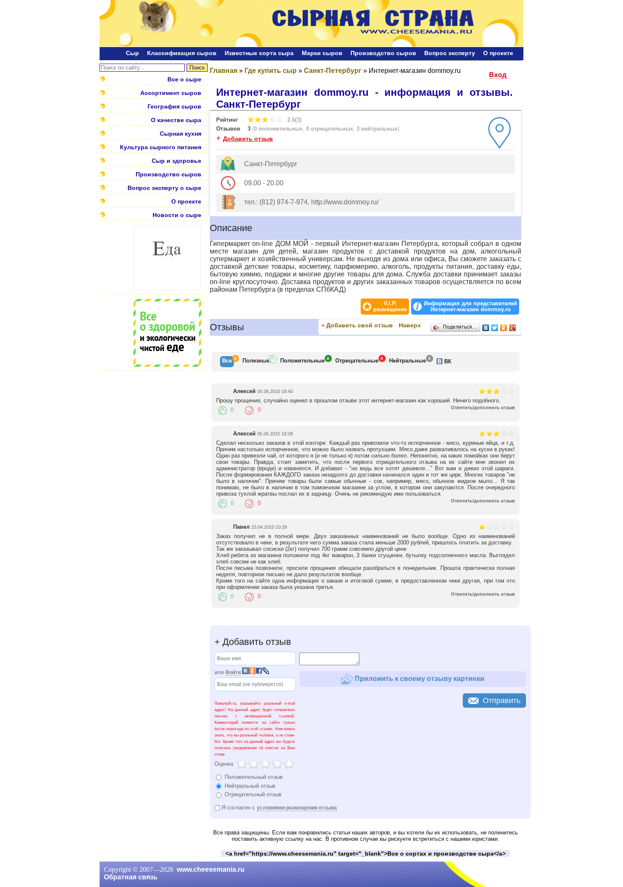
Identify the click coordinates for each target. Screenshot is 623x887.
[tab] (227, 361)
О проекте (498, 53)
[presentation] (227, 361)
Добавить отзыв (248, 138)
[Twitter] (494, 327)
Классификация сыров (182, 53)
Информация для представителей (470, 306)
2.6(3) (293, 120)
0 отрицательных (329, 129)
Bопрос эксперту (449, 53)
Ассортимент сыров (170, 92)
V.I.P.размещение (390, 306)
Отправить (501, 700)
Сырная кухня (180, 133)
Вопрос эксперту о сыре (164, 187)
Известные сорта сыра (259, 53)
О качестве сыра (176, 120)
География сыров (174, 106)
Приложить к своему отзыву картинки (418, 678)
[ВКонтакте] (485, 327)
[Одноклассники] (503, 327)
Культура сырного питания (160, 147)
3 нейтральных (377, 129)
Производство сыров (383, 53)
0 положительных (278, 129)
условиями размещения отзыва (297, 808)
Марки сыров (322, 53)
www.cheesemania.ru (211, 869)
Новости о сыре (177, 215)
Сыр (132, 53)
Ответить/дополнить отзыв (483, 407)
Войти (233, 672)
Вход (497, 74)
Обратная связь (131, 877)
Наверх (410, 325)
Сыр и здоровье (176, 160)
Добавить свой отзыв (359, 325)
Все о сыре (184, 79)
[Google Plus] (512, 327)
